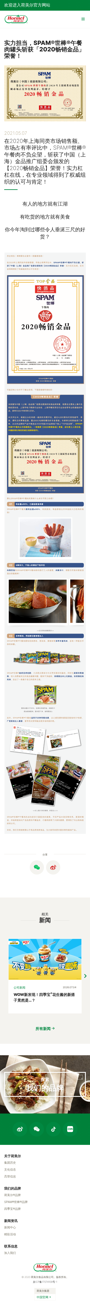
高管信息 (10, 1176)
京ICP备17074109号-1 (45, 1281)
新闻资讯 (11, 1221)
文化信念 (10, 1169)
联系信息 (11, 1246)
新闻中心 (10, 1227)
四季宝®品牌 (12, 1208)
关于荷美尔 (12, 1156)
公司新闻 (19, 987)
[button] (85, 976)
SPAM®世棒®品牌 (16, 1202)
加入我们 (10, 1253)
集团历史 (10, 1162)
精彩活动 (10, 1234)
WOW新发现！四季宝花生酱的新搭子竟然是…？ (44, 997)
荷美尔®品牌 (12, 1195)
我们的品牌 (12, 1188)
